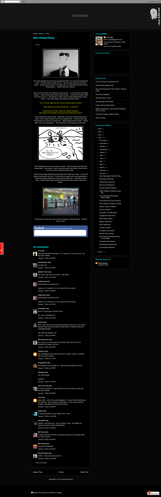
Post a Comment (41, 463)
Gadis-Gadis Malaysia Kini (105, 85)
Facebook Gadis (103, 265)
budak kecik (42, 281)
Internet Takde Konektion (108, 188)
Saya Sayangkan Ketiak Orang (110, 176)
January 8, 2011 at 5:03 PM (46, 449)
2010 (99, 252)
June (101, 158)
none (39, 397)
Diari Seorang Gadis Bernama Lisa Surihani (109, 237)
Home (61, 472)
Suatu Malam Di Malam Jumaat (110, 203)
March (102, 167)
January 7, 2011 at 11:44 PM (47, 416)
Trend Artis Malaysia (103, 94)
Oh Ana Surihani (105, 209)
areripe (40, 322)
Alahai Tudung (100, 118)
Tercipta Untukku (105, 227)
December (103, 140)
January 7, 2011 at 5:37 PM (46, 304)
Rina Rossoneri (43, 339)
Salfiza (40, 411)
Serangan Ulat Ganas (106, 230)
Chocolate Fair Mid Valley (108, 212)
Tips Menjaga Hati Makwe (104, 101)
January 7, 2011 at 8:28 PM (46, 393)
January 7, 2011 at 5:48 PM (46, 335)
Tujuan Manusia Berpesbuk (105, 105)
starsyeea (41, 372)
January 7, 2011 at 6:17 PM (46, 358)
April (101, 164)
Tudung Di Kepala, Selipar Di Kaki (107, 114)
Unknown (41, 351)
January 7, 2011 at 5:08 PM (46, 258)
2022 (99, 129)
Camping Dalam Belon (107, 241)
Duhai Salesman (105, 224)
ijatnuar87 (41, 420)
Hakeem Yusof (43, 272)
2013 (99, 132)
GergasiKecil (42, 363)
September (103, 149)
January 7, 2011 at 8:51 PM (46, 407)
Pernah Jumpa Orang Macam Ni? (107, 82)
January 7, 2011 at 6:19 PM (46, 368)
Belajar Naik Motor (105, 221)
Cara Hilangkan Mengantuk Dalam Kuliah (108, 197)
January (102, 173)
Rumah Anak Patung (106, 233)
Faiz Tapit (109, 37)
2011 (99, 138)
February (103, 170)
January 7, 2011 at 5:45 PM (46, 318)
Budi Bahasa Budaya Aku (108, 244)
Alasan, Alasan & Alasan (107, 206)
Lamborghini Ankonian (107, 247)
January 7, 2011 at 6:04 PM (46, 347)
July (101, 155)
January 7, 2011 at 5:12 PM (46, 277)
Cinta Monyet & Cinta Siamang (110, 200)
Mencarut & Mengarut (106, 185)
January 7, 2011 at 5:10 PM (46, 268)
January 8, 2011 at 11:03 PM (47, 458)
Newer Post (37, 472)
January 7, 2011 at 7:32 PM (46, 382)
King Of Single (43, 453)
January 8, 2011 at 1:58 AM (46, 428)
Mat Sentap (42, 443)
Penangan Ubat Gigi (106, 179)
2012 (99, 135)
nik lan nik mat (43, 386)
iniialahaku (41, 308)
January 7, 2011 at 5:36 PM (46, 291)
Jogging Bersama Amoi (107, 215)
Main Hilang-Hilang (43, 37)
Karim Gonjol (103, 263)
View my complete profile (112, 46)
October (102, 146)
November (103, 143)
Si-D (39, 251)
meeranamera (42, 262)
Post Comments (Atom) (65, 479)
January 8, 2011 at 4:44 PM (46, 439)
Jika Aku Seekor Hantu (103, 98)
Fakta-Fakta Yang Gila (107, 182)
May (101, 161)
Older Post (84, 472)
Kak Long (41, 432)
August (102, 152)
